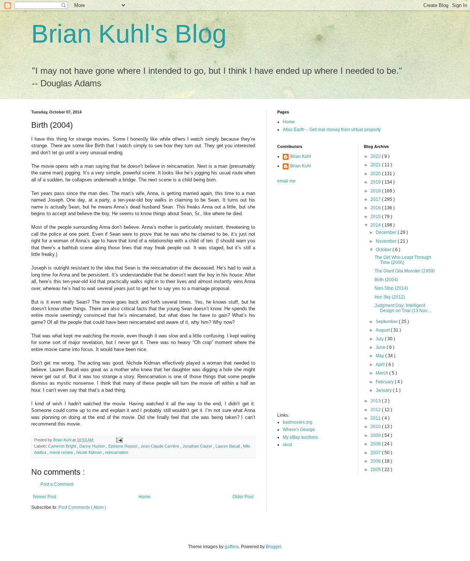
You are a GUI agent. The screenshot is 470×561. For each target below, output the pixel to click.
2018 (376, 190)
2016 (376, 207)
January (384, 390)
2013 (376, 400)
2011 (376, 418)
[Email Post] (119, 440)
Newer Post (44, 496)
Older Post (242, 496)
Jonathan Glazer (197, 446)
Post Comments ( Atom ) (82, 507)
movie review (62, 452)
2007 (376, 452)
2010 (376, 426)
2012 (376, 409)
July (380, 338)
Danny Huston (92, 446)
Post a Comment (56, 484)
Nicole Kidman (89, 452)
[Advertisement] (306, 300)
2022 (376, 156)
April (381, 364)
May (380, 355)
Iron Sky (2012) (390, 297)
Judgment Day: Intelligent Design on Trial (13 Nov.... (403, 308)
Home (144, 496)
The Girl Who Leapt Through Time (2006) (403, 260)
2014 (376, 225)
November (387, 241)
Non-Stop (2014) (391, 288)
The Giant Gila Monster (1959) (405, 271)
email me (286, 181)
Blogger (273, 546)
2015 (376, 216)
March (382, 373)
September (387, 321)
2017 (376, 199)
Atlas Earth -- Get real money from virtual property (332, 129)
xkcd (287, 444)
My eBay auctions (300, 437)
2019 (376, 182)
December (387, 232)
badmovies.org (297, 422)
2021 (376, 164)
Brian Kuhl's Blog (129, 33)
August (383, 330)
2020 (376, 173)
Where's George (299, 429)
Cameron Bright (62, 446)
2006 (376, 461)
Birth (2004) (386, 279)
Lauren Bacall (228, 446)
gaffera (232, 546)
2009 (376, 435)
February (385, 381)
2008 (376, 443)
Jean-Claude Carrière (160, 446)
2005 (376, 469)
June (381, 347)
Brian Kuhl (300, 156)
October (384, 249)
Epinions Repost (123, 446)
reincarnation (116, 452)
